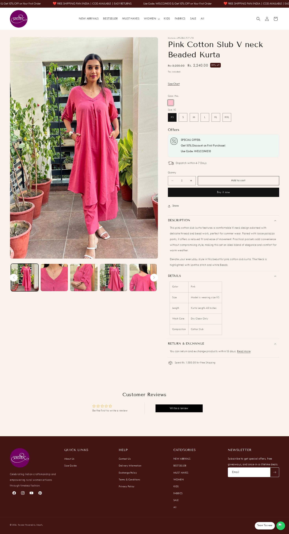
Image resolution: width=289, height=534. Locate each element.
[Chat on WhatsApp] (280, 525)
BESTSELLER (179, 466)
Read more (243, 351)
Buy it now (223, 192)
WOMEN (178, 480)
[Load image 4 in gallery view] (113, 277)
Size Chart (174, 84)
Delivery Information (130, 466)
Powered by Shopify (34, 525)
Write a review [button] (179, 408)
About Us (69, 459)
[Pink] (170, 102)
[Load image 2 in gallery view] (54, 277)
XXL (227, 117)
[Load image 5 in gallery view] (143, 277)
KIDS (176, 487)
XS (172, 117)
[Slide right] (154, 278)
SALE (176, 500)
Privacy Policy (126, 487)
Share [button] (175, 206)
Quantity (172, 173)
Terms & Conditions (129, 480)
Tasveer (21, 525)
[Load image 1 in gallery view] (25, 277)
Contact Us (125, 459)
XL (215, 117)
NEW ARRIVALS (182, 459)
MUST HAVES (180, 473)
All (175, 507)
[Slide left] (14, 278)
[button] (151, 18)
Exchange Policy (128, 473)
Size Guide (70, 466)
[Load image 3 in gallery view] (84, 277)
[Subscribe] (274, 472)
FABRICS (178, 493)
